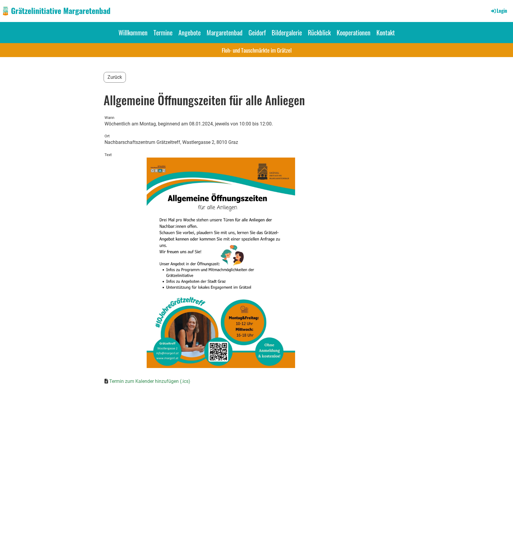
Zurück (114, 77)
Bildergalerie (287, 32)
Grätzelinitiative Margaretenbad (60, 10)
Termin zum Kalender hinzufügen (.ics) (149, 381)
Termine (162, 32)
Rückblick (319, 32)
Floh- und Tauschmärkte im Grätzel (257, 50)
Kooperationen (353, 32)
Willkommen (133, 32)
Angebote (189, 32)
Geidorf (257, 32)
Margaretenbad (225, 32)
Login (502, 10)
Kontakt (385, 32)
